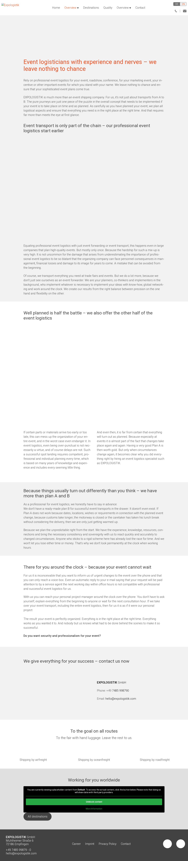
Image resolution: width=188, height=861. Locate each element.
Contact (140, 7)
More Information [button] (94, 809)
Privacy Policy (107, 843)
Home (56, 7)
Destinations (91, 7)
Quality (107, 7)
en (183, 4)
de (176, 4)
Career (76, 843)
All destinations (37, 816)
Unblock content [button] (94, 802)
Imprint (89, 843)
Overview (70, 7)
